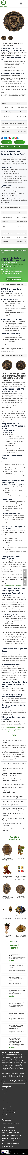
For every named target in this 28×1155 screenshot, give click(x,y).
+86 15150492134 (15, 266)
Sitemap (13, 1153)
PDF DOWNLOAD (19, 142)
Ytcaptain (22, 1153)
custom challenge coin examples (13, 729)
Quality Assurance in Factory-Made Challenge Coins (16, 979)
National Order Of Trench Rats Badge (21, 936)
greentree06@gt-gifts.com (16, 264)
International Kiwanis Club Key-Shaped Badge (7, 917)
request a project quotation (8, 731)
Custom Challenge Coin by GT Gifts (17, 954)
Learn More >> (12, 960)
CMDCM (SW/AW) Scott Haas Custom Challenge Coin (7, 897)
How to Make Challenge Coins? (16, 966)
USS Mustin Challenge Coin (21, 896)
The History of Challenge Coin (16, 1014)
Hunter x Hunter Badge (7, 936)
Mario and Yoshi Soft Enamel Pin (20, 857)
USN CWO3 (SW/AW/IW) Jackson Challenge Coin (7, 858)
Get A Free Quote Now (14, 279)
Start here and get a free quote (13, 585)
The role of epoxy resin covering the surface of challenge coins (16, 1026)
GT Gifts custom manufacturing (13, 727)
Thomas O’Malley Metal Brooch (7, 877)
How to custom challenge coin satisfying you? (16, 1002)
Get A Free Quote (7, 142)
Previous (12, 941)
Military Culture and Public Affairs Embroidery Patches (20, 878)
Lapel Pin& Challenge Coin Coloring (17, 991)
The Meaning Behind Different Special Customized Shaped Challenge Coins (15, 1040)
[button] (21, 3)
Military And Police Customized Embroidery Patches (20, 917)
